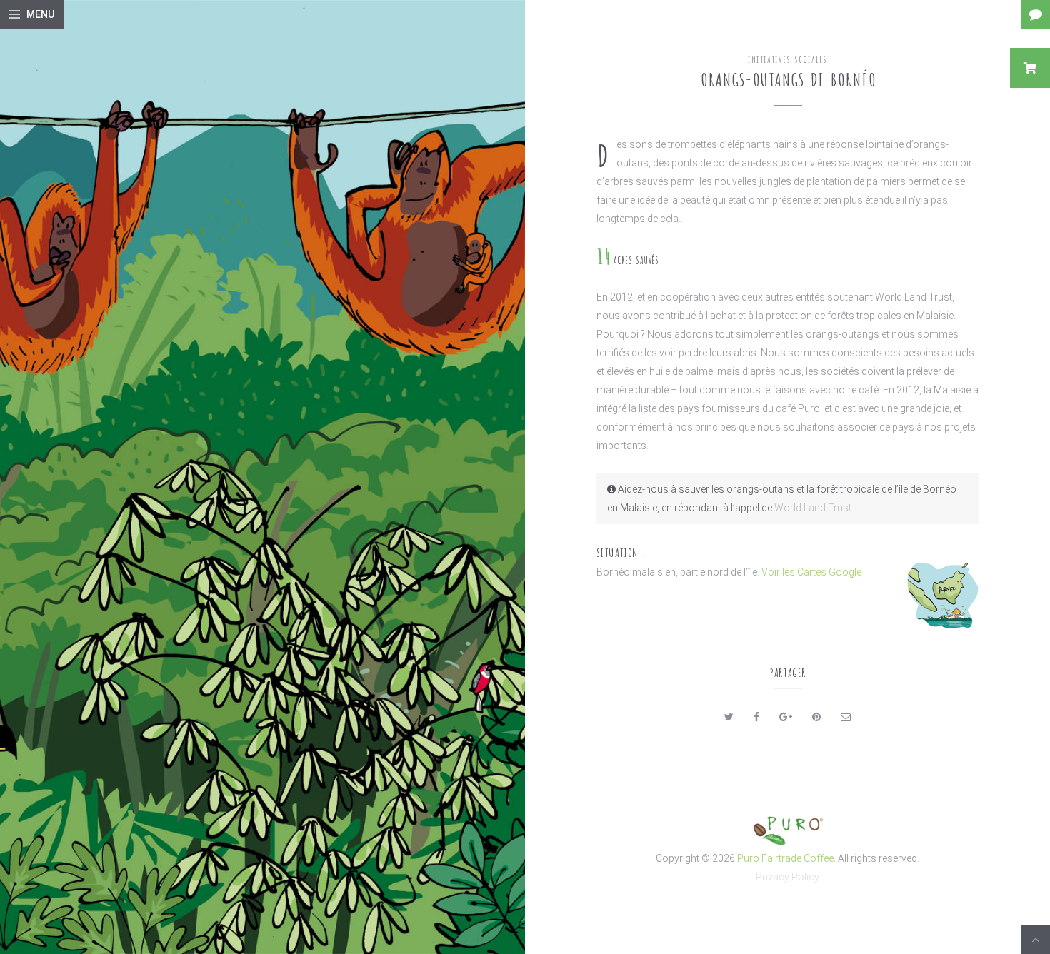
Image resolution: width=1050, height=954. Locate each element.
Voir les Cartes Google (811, 572)
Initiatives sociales (787, 59)
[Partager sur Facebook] (756, 717)
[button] (1030, 68)
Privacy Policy (787, 877)
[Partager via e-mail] (846, 717)
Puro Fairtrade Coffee (785, 858)
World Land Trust (812, 507)
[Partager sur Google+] (785, 717)
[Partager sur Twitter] (729, 717)
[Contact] (1035, 14)
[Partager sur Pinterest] (816, 717)
